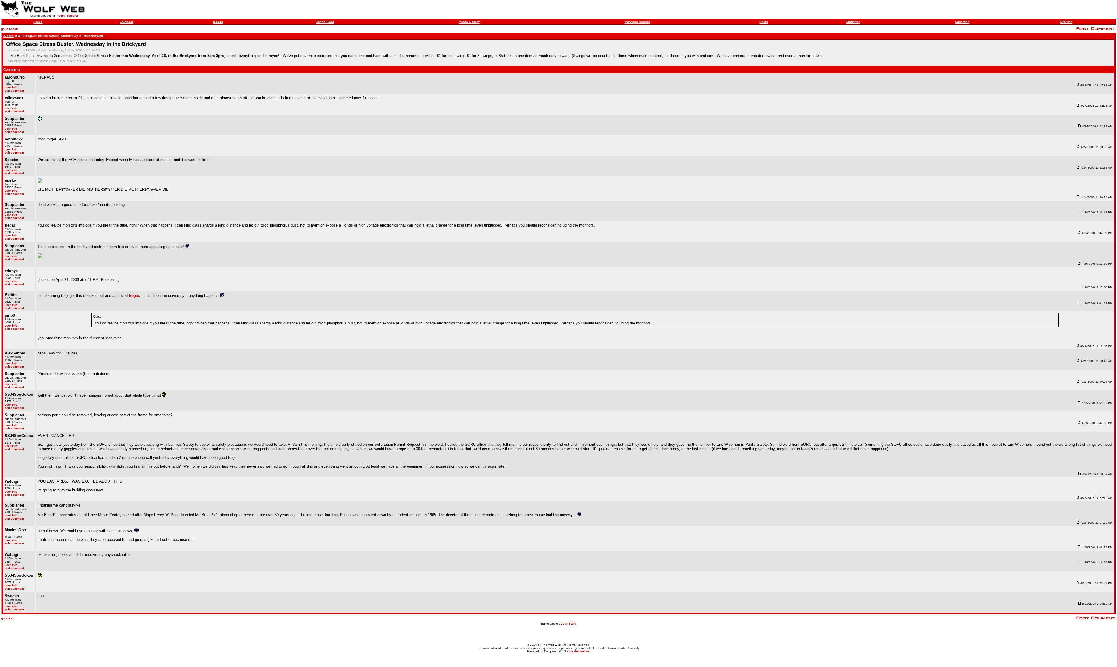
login (61, 15)
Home (37, 22)
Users (763, 22)
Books (218, 22)
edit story (569, 623)
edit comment (14, 90)
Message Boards (637, 22)
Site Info (1066, 22)
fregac (134, 295)
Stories (8, 36)
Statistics (853, 22)
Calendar (126, 22)
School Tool (325, 22)
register (72, 15)
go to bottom (10, 29)
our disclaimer (579, 651)
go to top (7, 618)
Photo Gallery (469, 22)
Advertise (962, 22)
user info (11, 87)
